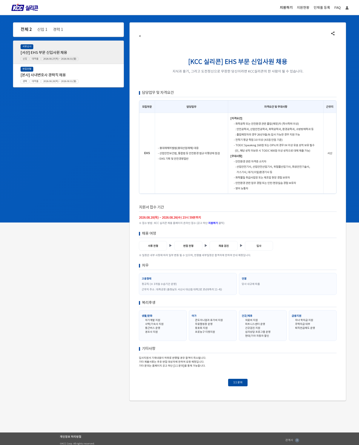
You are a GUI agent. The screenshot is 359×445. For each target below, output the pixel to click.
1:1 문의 (237, 382)
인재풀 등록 (322, 8)
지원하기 (286, 8)
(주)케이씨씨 (211, 440)
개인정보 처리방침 (70, 436)
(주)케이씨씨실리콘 (271, 440)
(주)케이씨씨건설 (228, 440)
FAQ (337, 8)
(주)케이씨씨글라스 (249, 440)
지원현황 (303, 8)
